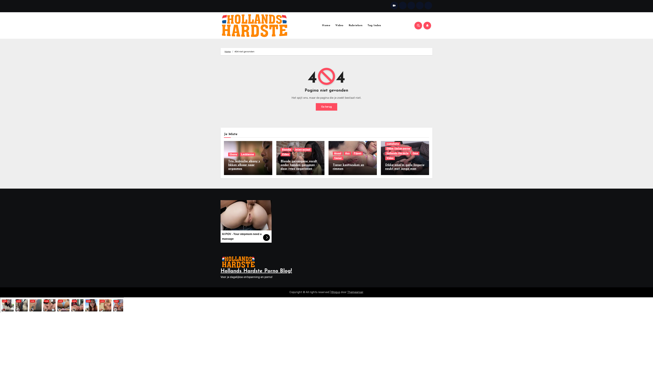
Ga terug (326, 106)
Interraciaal (302, 149)
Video (339, 25)
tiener (338, 158)
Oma (415, 153)
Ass (347, 153)
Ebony (233, 154)
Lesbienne (247, 154)
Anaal (337, 153)
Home (326, 25)
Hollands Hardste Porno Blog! (256, 271)
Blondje (286, 149)
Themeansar (355, 292)
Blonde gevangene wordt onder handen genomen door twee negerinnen (299, 165)
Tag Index (374, 25)
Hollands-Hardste (397, 153)
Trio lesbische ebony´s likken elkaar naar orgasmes (244, 165)
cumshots (393, 143)
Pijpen (357, 153)
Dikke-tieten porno (398, 148)
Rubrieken (356, 25)
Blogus (335, 292)
